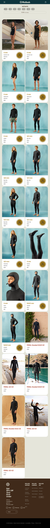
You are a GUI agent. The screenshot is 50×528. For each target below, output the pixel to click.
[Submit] (16, 512)
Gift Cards (27, 503)
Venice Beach (35, 494)
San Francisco (35, 488)
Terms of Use (38, 523)
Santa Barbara (35, 491)
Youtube (40, 491)
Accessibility (27, 523)
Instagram (41, 488)
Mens (10, 507)
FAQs (26, 506)
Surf (24, 507)
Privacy (32, 523)
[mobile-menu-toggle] (4, 2)
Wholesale (34, 496)
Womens (17, 507)
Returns (26, 496)
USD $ (42, 497)
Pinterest (41, 494)
